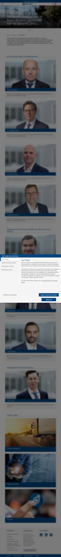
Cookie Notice (47, 280)
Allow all (49, 299)
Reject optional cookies (49, 295)
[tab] (9, 259)
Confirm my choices (10, 295)
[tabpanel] (40, 271)
